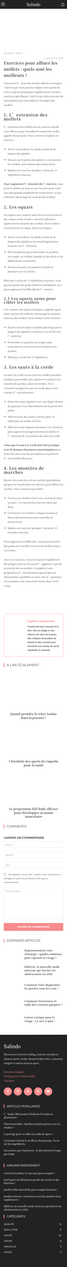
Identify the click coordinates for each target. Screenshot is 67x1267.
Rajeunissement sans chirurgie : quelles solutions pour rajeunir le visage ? (43, 953)
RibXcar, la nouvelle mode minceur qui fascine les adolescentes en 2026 (42, 970)
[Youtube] (48, 1091)
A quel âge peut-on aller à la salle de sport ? (28, 1134)
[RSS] (28, 1091)
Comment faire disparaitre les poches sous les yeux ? (42, 986)
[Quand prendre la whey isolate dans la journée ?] (33, 691)
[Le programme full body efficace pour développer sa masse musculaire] (33, 786)
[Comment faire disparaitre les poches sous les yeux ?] (13, 986)
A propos (9, 1080)
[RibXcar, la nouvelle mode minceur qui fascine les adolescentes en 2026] (13, 970)
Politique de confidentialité (19, 1076)
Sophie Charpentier (41, 621)
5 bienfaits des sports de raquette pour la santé (33, 763)
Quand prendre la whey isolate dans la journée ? (33, 716)
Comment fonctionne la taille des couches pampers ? (43, 1003)
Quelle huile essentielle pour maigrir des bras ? (31, 1189)
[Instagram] (18, 1091)
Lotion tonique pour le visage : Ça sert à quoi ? (39, 1019)
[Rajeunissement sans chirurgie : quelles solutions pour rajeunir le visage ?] (13, 954)
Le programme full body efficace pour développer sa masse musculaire (33, 813)
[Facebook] (8, 1091)
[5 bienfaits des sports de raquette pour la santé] (33, 739)
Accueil (8, 53)
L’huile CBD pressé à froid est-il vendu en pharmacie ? (28, 1115)
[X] (38, 1091)
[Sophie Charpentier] (17, 635)
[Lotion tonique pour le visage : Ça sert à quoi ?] (13, 1019)
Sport (19, 53)
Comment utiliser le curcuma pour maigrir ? (29, 1173)
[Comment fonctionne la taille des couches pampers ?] (13, 1003)
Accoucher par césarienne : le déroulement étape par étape (32, 1152)
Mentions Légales (14, 1072)
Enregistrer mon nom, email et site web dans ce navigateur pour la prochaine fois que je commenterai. (32, 878)
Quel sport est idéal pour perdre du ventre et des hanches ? (31, 1181)
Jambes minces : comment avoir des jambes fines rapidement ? (32, 1197)
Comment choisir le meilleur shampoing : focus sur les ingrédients (31, 1142)
